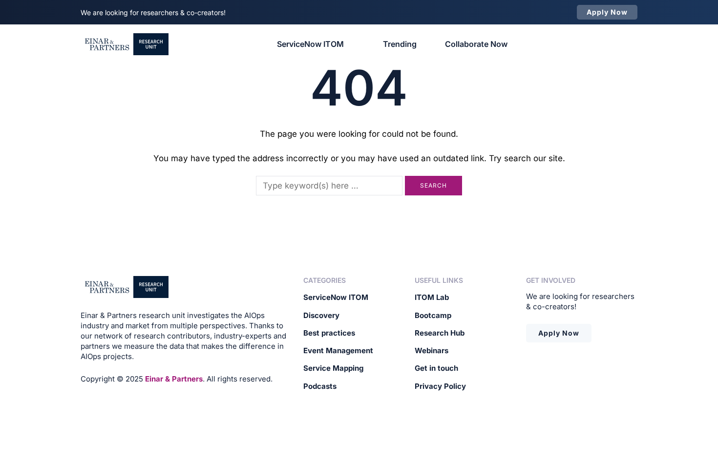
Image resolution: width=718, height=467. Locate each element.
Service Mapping (333, 368)
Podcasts (320, 386)
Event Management (338, 350)
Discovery (321, 315)
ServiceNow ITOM (310, 44)
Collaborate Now (476, 44)
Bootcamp (433, 315)
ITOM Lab (432, 297)
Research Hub (440, 333)
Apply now (607, 12)
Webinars (431, 350)
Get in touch (436, 368)
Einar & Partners (174, 378)
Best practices (329, 333)
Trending (400, 44)
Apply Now (558, 333)
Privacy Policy (440, 386)
